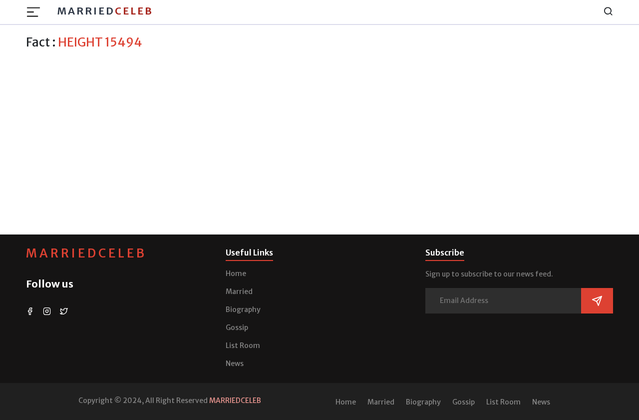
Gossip (237, 327)
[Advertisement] (319, 124)
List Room (243, 345)
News (235, 363)
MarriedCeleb (86, 253)
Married (105, 10)
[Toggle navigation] (36, 12)
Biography (243, 309)
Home (236, 273)
